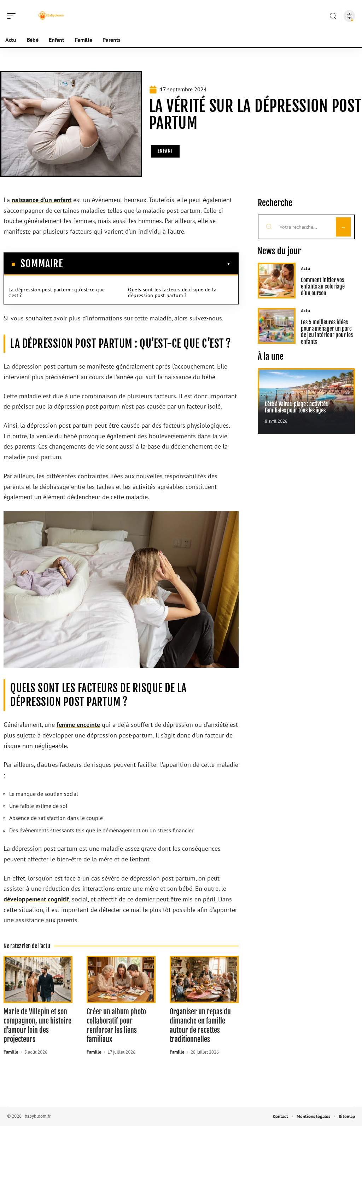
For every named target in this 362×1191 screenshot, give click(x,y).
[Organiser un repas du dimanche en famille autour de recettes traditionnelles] (204, 979)
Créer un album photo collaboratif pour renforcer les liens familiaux (116, 1025)
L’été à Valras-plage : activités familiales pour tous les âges (296, 407)
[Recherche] (333, 16)
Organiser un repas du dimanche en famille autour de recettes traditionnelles (200, 1025)
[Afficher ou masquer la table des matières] (147, 264)
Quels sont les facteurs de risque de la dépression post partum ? (172, 292)
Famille (11, 1052)
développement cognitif (36, 899)
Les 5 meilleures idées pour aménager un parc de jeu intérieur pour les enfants (327, 332)
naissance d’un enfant (41, 200)
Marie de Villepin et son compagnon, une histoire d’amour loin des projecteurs (37, 1025)
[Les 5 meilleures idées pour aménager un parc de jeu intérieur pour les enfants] (276, 326)
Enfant (165, 151)
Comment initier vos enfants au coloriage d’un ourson (323, 287)
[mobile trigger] (13, 16)
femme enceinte (78, 724)
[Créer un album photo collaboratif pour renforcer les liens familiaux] (121, 979)
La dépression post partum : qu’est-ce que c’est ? (56, 292)
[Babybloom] (51, 16)
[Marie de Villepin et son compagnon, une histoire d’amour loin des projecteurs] (38, 979)
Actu (305, 269)
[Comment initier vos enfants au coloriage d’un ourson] (276, 280)
